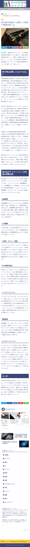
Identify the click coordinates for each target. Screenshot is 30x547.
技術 (6, 462)
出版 (6, 487)
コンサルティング (10, 484)
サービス (7, 458)
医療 (6, 473)
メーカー (7, 469)
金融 (6, 476)
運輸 (6, 495)
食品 (6, 498)
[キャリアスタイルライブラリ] (15, 6)
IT (2, 19)
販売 (6, 480)
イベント (7, 491)
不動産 (6, 455)
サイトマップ (8, 502)
